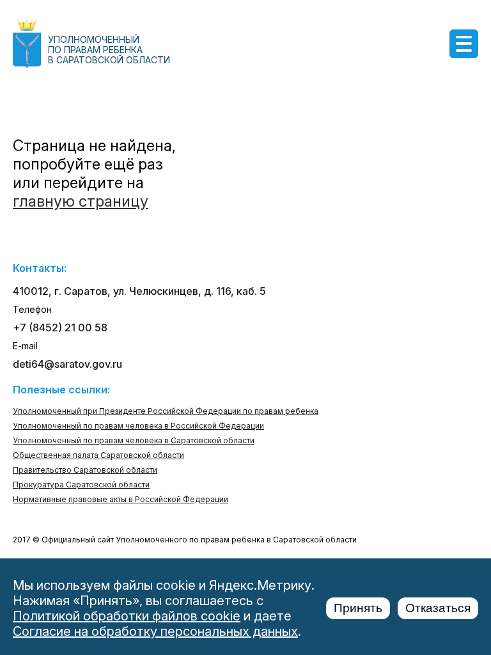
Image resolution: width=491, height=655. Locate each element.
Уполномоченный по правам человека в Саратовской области (133, 440)
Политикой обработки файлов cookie (126, 616)
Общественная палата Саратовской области (98, 455)
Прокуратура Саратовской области (81, 484)
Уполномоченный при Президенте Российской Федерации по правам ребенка (165, 411)
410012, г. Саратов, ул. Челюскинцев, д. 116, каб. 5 (139, 291)
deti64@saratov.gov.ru (67, 364)
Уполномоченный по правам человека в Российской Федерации (138, 425)
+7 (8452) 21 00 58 (60, 327)
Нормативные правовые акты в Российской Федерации (120, 499)
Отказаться (438, 608)
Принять (358, 608)
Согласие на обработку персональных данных (155, 631)
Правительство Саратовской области (85, 470)
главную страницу (80, 201)
